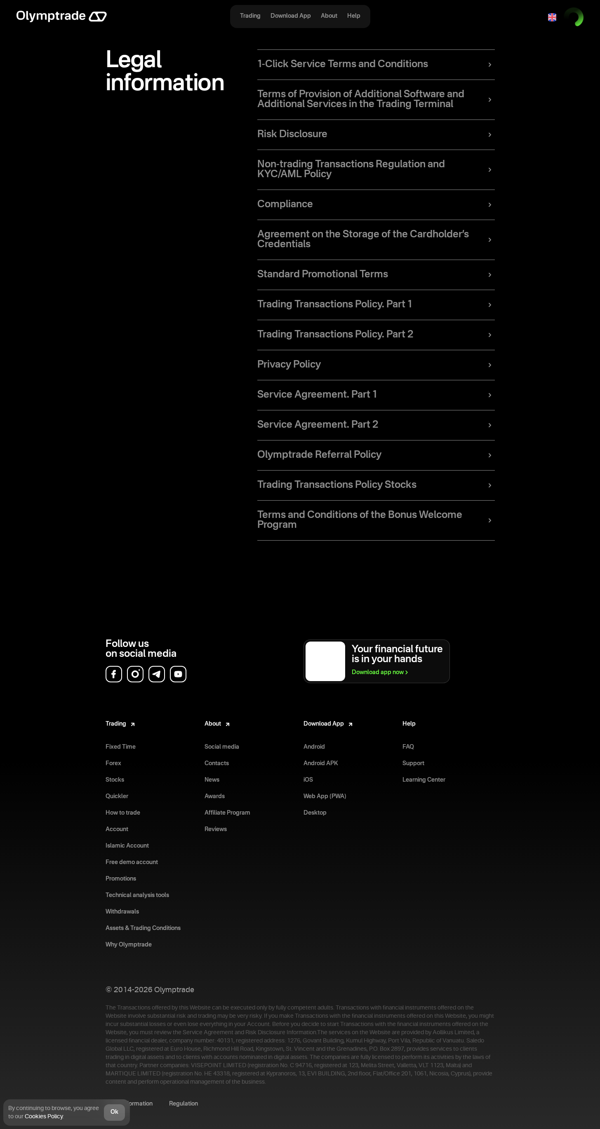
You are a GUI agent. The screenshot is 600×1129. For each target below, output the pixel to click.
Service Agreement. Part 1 (317, 395)
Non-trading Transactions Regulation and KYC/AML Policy (351, 170)
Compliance (285, 205)
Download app (378, 672)
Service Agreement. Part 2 (317, 425)
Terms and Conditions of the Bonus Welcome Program (359, 520)
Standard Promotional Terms (322, 275)
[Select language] (552, 17)
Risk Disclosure (292, 135)
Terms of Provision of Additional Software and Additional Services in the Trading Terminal (360, 100)
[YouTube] (178, 674)
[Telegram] (156, 674)
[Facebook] (114, 674)
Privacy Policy (289, 365)
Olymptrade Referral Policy (319, 455)
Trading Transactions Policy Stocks (336, 485)
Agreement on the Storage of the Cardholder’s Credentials (363, 240)
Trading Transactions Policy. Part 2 (335, 335)
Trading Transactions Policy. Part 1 (334, 305)
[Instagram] (135, 674)
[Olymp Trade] (61, 17)
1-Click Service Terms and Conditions (342, 65)
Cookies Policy (44, 1117)
